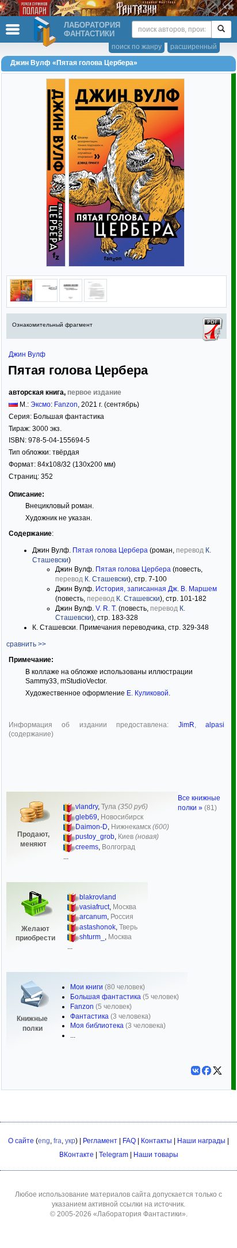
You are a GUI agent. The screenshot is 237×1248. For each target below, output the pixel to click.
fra (57, 1141)
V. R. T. (106, 608)
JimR (186, 725)
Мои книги (86, 987)
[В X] (217, 1070)
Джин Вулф (27, 354)
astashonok (97, 927)
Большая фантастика (105, 997)
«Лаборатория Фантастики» (139, 1214)
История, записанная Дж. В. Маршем (156, 589)
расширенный (193, 47)
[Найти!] (221, 29)
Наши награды (201, 1141)
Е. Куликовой (148, 693)
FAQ (129, 1141)
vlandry (86, 807)
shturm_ (92, 937)
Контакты (156, 1141)
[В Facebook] (206, 1070)
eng (44, 1141)
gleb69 (86, 817)
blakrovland (97, 897)
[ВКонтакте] (195, 1070)
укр (70, 1141)
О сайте (21, 1141)
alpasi (214, 725)
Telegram (113, 1155)
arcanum (93, 917)
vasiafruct (94, 907)
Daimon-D (91, 827)
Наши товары (155, 1155)
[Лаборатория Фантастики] (46, 31)
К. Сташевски (106, 579)
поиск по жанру (137, 47)
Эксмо (40, 404)
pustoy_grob (94, 837)
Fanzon (66, 404)
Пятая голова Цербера (110, 550)
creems (86, 847)
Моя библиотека (97, 1026)
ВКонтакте (76, 1155)
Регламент (100, 1141)
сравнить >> (26, 644)
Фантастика (89, 1016)
